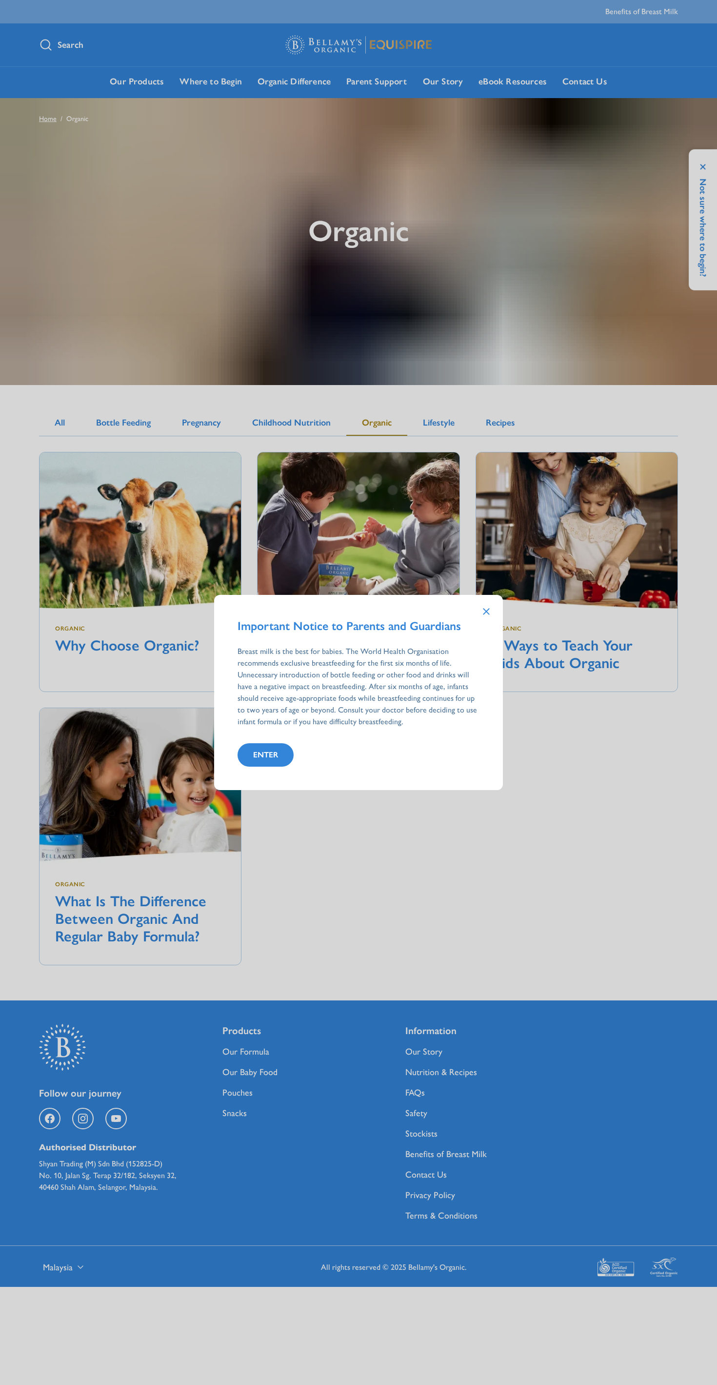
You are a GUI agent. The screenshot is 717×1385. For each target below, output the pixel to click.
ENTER (265, 754)
